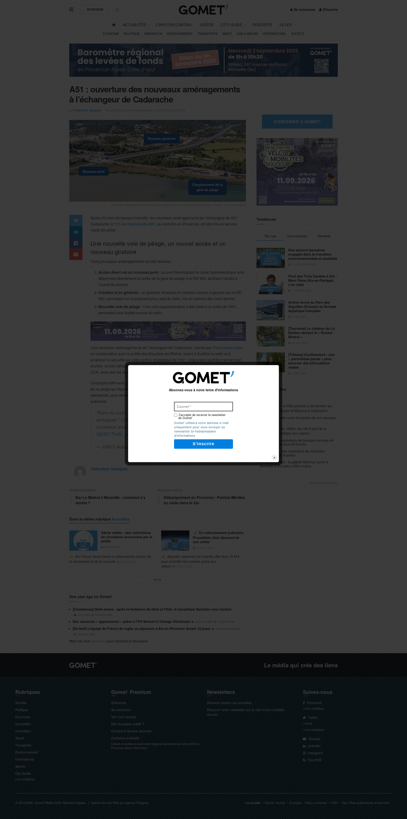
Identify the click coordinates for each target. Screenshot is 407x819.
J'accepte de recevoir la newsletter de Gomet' (201, 416)
